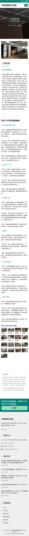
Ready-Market (20, 533)
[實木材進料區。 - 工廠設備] (11, 330)
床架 (11, 390)
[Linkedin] (5, 430)
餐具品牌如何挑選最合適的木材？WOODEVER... (14, 484)
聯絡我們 (5, 523)
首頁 (9, 25)
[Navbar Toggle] (26, 5)
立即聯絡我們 (21, 390)
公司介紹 (13, 25)
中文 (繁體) (25, 1)
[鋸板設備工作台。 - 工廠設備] (18, 330)
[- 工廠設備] (25, 337)
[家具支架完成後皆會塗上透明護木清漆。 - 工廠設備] (18, 337)
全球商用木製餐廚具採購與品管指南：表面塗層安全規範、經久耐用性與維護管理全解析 (14, 461)
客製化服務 (6, 516)
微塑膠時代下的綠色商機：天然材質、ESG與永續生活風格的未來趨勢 (14, 477)
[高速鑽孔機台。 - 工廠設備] (4, 330)
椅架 (13, 390)
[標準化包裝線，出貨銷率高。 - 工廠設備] (4, 337)
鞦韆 (21, 388)
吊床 (18, 388)
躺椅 (6, 390)
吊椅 (4, 390)
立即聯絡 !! (14, 408)
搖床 (23, 388)
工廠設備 (19, 25)
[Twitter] (3, 430)
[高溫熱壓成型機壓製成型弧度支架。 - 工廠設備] (25, 330)
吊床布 (15, 390)
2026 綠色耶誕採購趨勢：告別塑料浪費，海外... (14, 469)
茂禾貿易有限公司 (16, 530)
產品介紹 (5, 513)
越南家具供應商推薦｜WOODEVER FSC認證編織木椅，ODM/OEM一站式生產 (14, 492)
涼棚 (8, 390)
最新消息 (5, 519)
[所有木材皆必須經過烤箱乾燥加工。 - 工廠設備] (11, 337)
